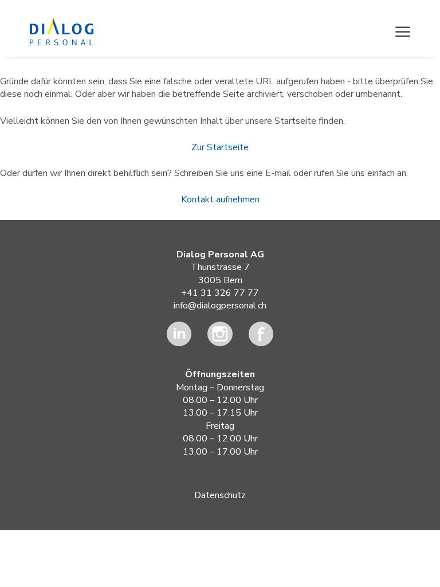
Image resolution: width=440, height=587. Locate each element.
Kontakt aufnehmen (220, 199)
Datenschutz (220, 495)
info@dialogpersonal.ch (220, 305)
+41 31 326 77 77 (220, 293)
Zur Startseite (220, 147)
